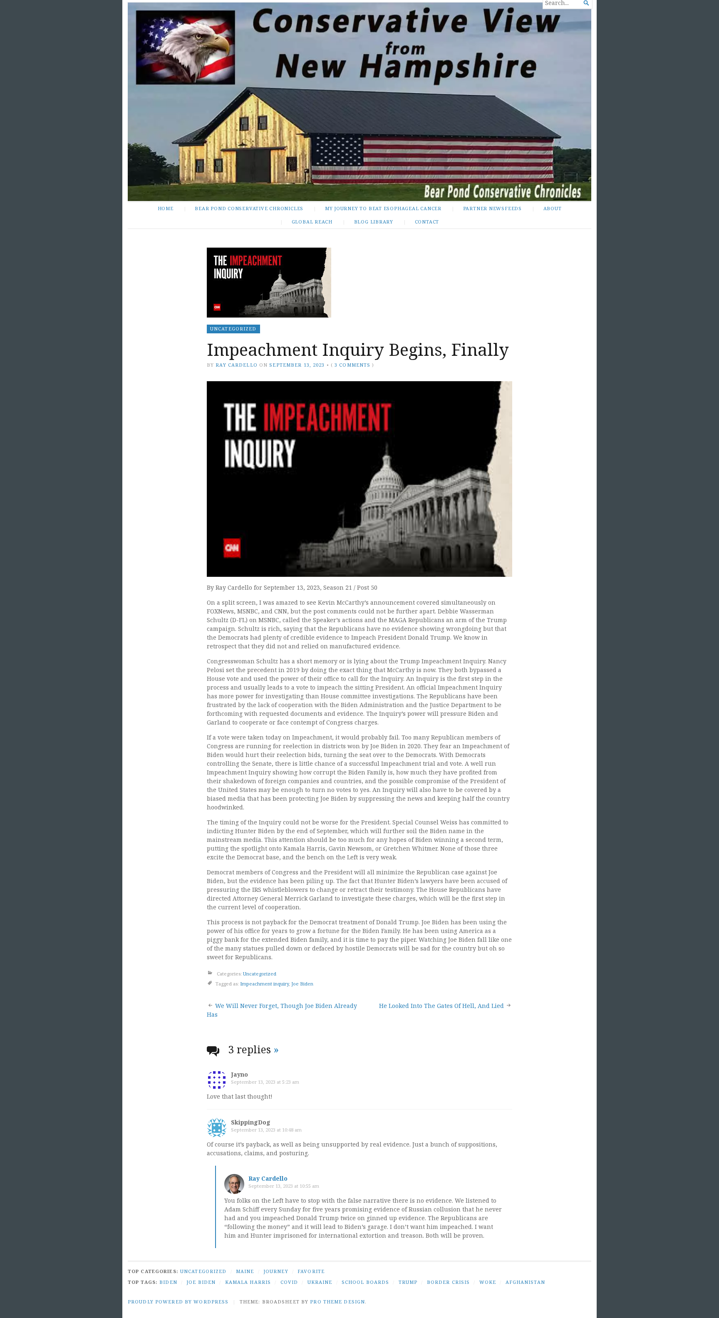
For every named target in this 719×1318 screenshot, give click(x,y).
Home (166, 208)
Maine (245, 1271)
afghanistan (525, 1282)
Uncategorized (233, 328)
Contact (427, 221)
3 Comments (352, 365)
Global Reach (312, 221)
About (552, 208)
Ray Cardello (236, 365)
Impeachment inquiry (264, 983)
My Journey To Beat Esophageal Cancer (383, 208)
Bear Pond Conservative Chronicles (249, 208)
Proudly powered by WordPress (178, 1301)
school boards (365, 1282)
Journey (275, 1271)
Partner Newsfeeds (492, 208)
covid (289, 1282)
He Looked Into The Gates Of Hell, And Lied (441, 1006)
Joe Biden (302, 983)
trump (408, 1282)
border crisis (448, 1282)
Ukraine (319, 1282)
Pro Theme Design (337, 1301)
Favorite (311, 1271)
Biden (168, 1282)
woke (487, 1282)
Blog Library (373, 221)
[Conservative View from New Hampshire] (359, 101)
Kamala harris (248, 1282)
